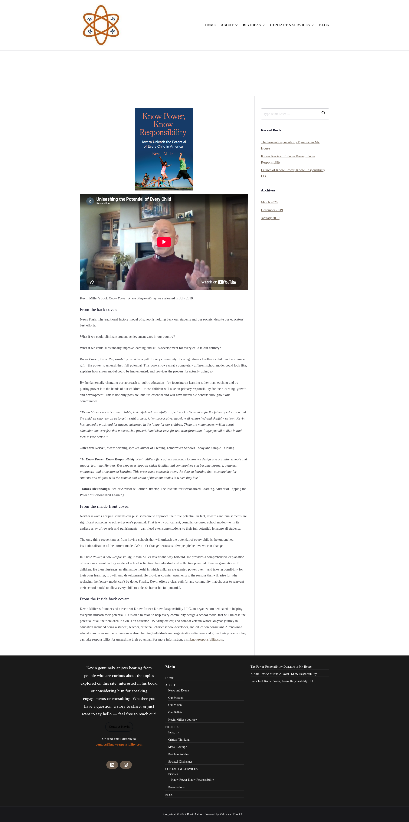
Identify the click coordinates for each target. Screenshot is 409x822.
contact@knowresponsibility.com (119, 744)
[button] (235, 25)
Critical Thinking (179, 739)
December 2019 (272, 210)
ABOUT (227, 25)
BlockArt (239, 814)
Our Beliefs (175, 712)
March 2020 (269, 202)
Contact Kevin (119, 726)
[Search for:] (295, 114)
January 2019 (270, 218)
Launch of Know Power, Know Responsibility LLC (293, 173)
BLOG (324, 25)
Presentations (176, 787)
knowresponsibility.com (206, 639)
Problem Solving (178, 754)
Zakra (223, 814)
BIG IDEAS (252, 25)
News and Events (178, 690)
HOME (210, 25)
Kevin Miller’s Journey (182, 719)
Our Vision (175, 705)
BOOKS (173, 774)
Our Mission (176, 697)
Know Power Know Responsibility (192, 779)
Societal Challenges (180, 761)
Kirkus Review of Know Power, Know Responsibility (288, 159)
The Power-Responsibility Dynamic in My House (290, 145)
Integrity (173, 732)
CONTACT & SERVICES (290, 25)
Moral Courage (177, 747)
